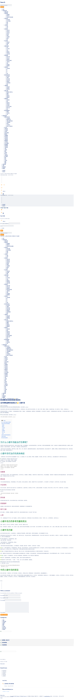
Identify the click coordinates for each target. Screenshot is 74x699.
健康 (3, 624)
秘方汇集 (4, 398)
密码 (1, 226)
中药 (7, 399)
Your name (2, 595)
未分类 (3, 626)
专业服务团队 (4, 644)
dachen (6, 405)
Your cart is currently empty (5, 218)
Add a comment (4, 614)
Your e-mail (2, 597)
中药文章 (4, 621)
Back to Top (2, 695)
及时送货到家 (4, 642)
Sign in (4, 191)
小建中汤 (13, 399)
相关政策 (3, 170)
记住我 (2, 228)
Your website (2, 600)
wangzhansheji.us (47, 696)
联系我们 (3, 171)
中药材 (3, 622)
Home (1, 398)
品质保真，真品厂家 (5, 640)
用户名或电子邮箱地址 (4, 223)
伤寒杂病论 (10, 399)
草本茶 (3, 629)
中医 (1, 399)
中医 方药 (4, 399)
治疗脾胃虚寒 (18, 399)
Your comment (2, 612)
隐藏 (4, 420)
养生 (3, 625)
